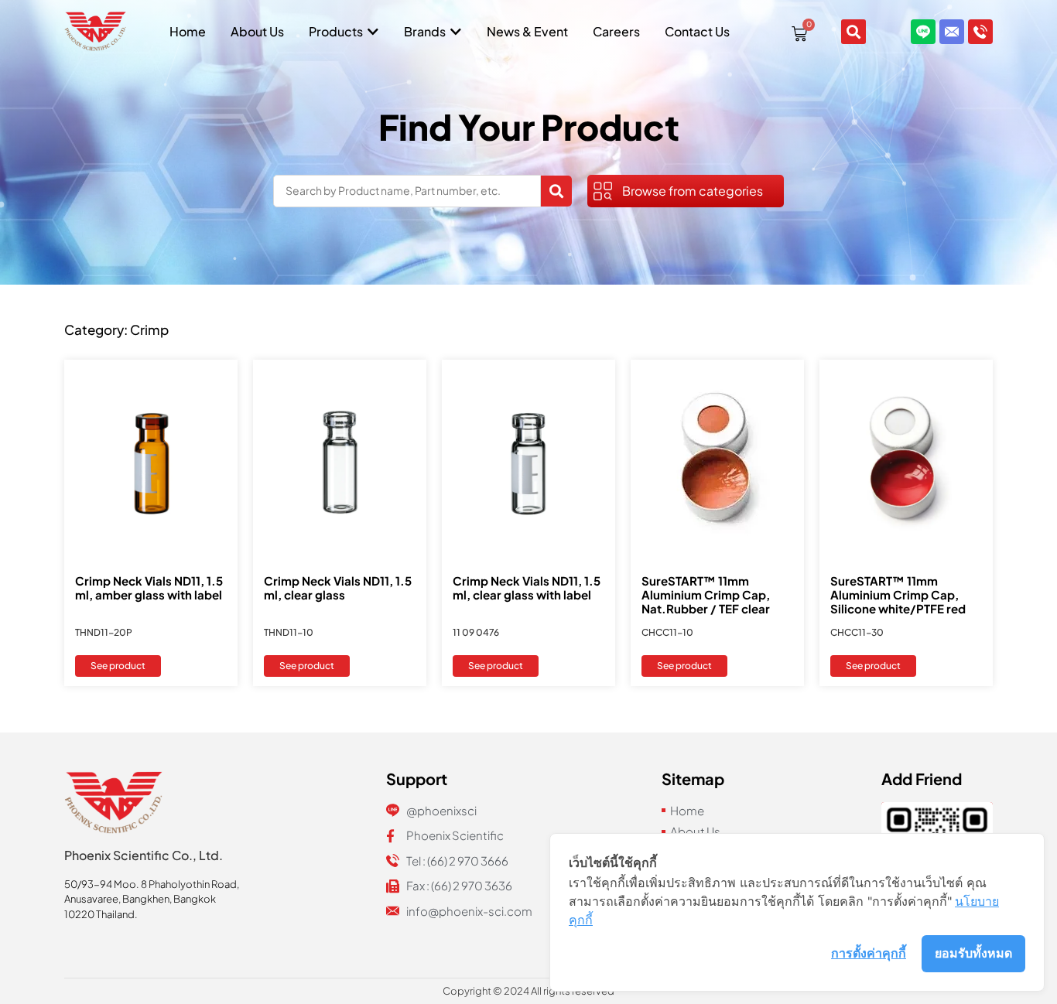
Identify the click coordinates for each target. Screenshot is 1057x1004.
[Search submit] (556, 191)
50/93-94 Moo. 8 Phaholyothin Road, (151, 884)
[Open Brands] (456, 31)
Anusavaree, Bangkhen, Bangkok (140, 899)
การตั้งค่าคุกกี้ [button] (868, 953)
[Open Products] (373, 31)
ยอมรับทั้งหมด (973, 953)
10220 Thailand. (101, 914)
